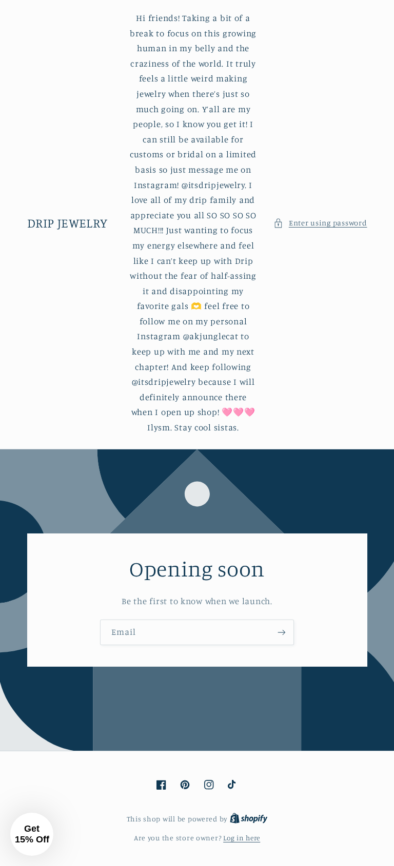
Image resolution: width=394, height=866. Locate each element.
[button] (320, 223)
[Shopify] (249, 819)
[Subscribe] (281, 632)
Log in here (241, 838)
